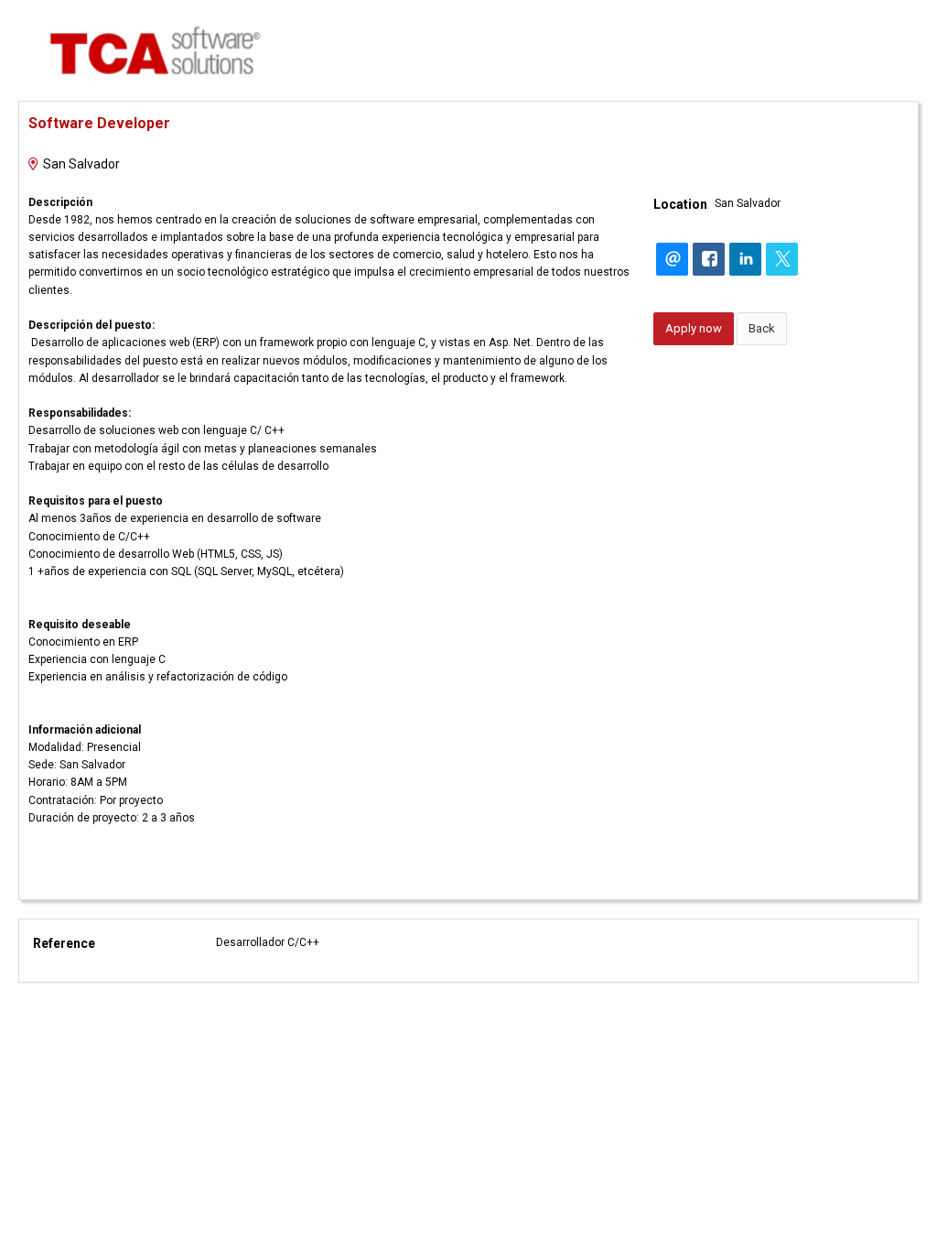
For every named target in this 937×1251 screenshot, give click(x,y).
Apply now (693, 328)
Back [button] (762, 328)
